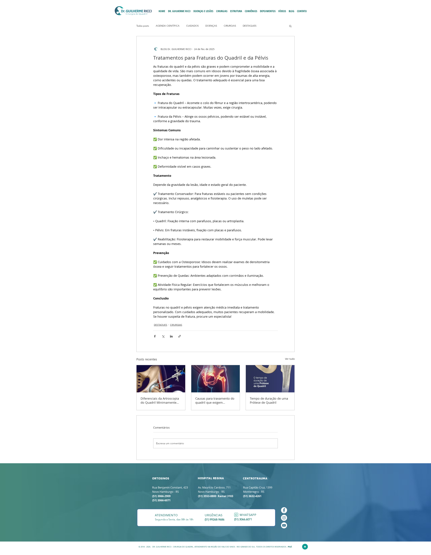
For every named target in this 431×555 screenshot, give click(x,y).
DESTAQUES (249, 25)
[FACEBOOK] (284, 510)
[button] (290, 26)
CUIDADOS (192, 25)
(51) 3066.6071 (243, 519)
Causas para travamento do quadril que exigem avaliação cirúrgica (214, 400)
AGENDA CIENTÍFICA (167, 25)
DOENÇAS (211, 25)
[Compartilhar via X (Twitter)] (163, 336)
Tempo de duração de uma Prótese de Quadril (269, 400)
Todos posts (142, 25)
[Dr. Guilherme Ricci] (284, 525)
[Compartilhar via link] (179, 336)
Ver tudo (290, 358)
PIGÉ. (290, 546)
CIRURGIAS (230, 25)
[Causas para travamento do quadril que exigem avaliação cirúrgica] (215, 378)
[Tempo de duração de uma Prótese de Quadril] (270, 378)
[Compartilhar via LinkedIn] (171, 336)
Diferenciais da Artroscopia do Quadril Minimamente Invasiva (160, 400)
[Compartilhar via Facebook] (154, 336)
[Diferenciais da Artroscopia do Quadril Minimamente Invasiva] (161, 378)
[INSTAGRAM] (284, 518)
